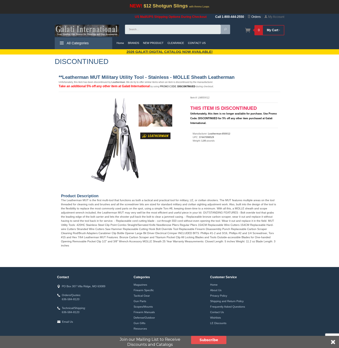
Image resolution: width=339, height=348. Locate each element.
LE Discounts (218, 323)
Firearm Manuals (144, 312)
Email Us (67, 321)
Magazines (140, 284)
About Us (215, 290)
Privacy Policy (218, 295)
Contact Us (217, 312)
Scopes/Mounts (143, 306)
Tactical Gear (142, 295)
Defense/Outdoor (144, 317)
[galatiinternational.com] (87, 30)
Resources (140, 328)
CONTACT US (197, 43)
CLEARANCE (176, 43)
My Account (275, 16)
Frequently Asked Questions (227, 306)
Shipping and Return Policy (227, 301)
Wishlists (215, 317)
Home (120, 43)
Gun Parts (140, 301)
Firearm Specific (144, 290)
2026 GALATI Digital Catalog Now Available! (170, 52)
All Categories (77, 43)
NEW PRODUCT (153, 43)
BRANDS (133, 43)
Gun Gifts (139, 323)
